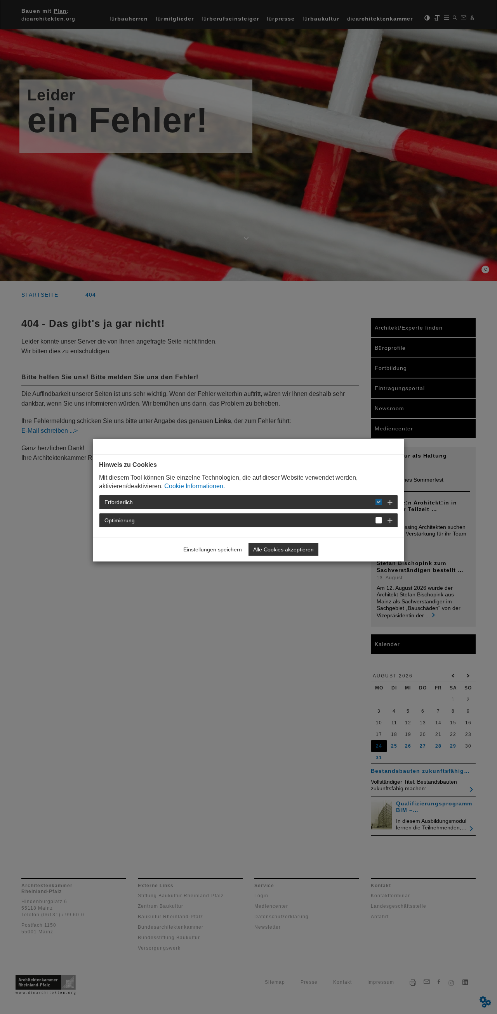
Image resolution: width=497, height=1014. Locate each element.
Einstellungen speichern (212, 549)
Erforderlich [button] (118, 502)
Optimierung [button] (119, 520)
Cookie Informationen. (194, 486)
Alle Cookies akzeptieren (283, 549)
